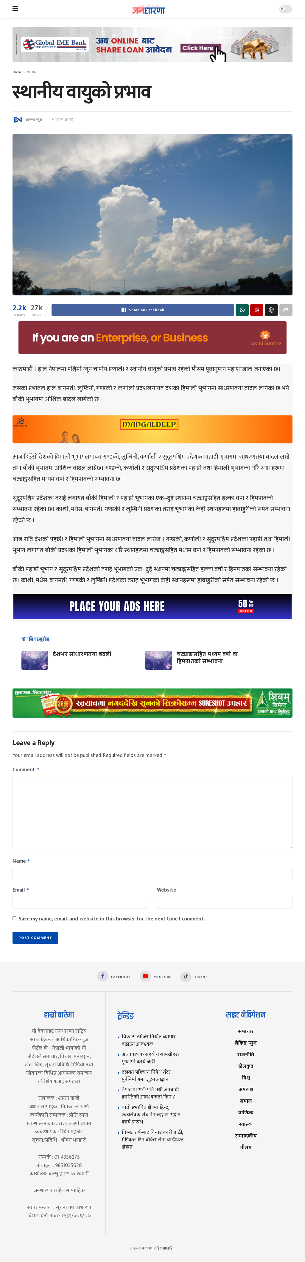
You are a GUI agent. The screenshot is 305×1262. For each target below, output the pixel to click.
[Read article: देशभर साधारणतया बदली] (34, 660)
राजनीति (245, 1054)
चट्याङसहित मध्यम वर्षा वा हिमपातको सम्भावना (207, 657)
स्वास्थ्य (246, 1124)
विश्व (246, 1078)
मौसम (245, 1147)
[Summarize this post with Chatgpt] (271, 310)
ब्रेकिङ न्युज (246, 1043)
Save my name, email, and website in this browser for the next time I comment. (111, 919)
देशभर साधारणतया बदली (82, 654)
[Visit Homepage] (149, 9)
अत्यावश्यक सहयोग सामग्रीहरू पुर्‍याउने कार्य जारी (150, 1058)
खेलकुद (245, 1066)
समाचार (31, 72)
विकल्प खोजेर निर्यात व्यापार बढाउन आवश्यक (149, 1040)
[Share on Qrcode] (256, 310)
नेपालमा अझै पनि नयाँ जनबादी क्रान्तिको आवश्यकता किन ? (150, 1093)
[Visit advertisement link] (152, 49)
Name (21, 861)
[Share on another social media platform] (285, 310)
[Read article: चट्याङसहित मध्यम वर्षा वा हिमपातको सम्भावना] (158, 660)
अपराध (246, 1089)
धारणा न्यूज (33, 119)
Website (166, 890)
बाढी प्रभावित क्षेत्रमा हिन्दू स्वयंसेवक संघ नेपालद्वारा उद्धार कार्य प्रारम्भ (151, 1114)
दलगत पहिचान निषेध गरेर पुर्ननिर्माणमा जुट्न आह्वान (146, 1076)
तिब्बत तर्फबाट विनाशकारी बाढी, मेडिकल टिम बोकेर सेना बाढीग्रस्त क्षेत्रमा (153, 1139)
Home (17, 72)
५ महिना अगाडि (62, 119)
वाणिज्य (245, 1112)
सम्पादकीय (246, 1136)
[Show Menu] (15, 9)
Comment (26, 770)
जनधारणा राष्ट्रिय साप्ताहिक (158, 1248)
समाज (246, 1101)
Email (21, 890)
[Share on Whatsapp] (242, 310)
